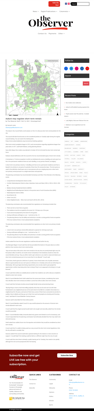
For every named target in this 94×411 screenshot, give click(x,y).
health (66, 162)
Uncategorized (36, 121)
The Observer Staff (14, 121)
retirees (79, 176)
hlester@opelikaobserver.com (14, 127)
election (72, 155)
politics (67, 176)
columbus (75, 151)
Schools (51, 400)
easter (66, 155)
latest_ (85, 162)
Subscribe (32, 388)
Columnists (63, 11)
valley (66, 186)
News (35, 11)
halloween (80, 158)
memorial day (76, 165)
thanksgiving (68, 183)
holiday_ (78, 162)
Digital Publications (48, 11)
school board (68, 179)
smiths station (78, 179)
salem (85, 176)
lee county (67, 165)
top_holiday (83, 183)
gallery (73, 158)
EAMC (86, 151)
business (75, 148)
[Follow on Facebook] (66, 4)
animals (67, 141)
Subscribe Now (67, 355)
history (72, 162)
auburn (76, 141)
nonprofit (81, 169)
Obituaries (52, 388)
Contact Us (42, 34)
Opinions (51, 392)
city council (68, 151)
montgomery (68, 169)
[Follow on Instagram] (69, 4)
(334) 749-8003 (73, 390)
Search (86, 83)
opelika (67, 172)
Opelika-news (74, 172)
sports (85, 179)
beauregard (68, 148)
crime (81, 151)
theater (76, 183)
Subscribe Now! (56, 4)
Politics (51, 396)
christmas (82, 148)
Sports (51, 405)
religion (73, 176)
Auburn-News (83, 141)
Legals (51, 383)
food (83, 155)
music (75, 169)
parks (81, 172)
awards (78, 144)
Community (52, 379)
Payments (52, 34)
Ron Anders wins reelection (73, 103)
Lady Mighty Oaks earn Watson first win (77, 120)
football (67, 158)
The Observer (33, 379)
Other (60, 34)
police (86, 172)
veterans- (72, 186)
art (72, 141)
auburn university (69, 144)
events (78, 155)
